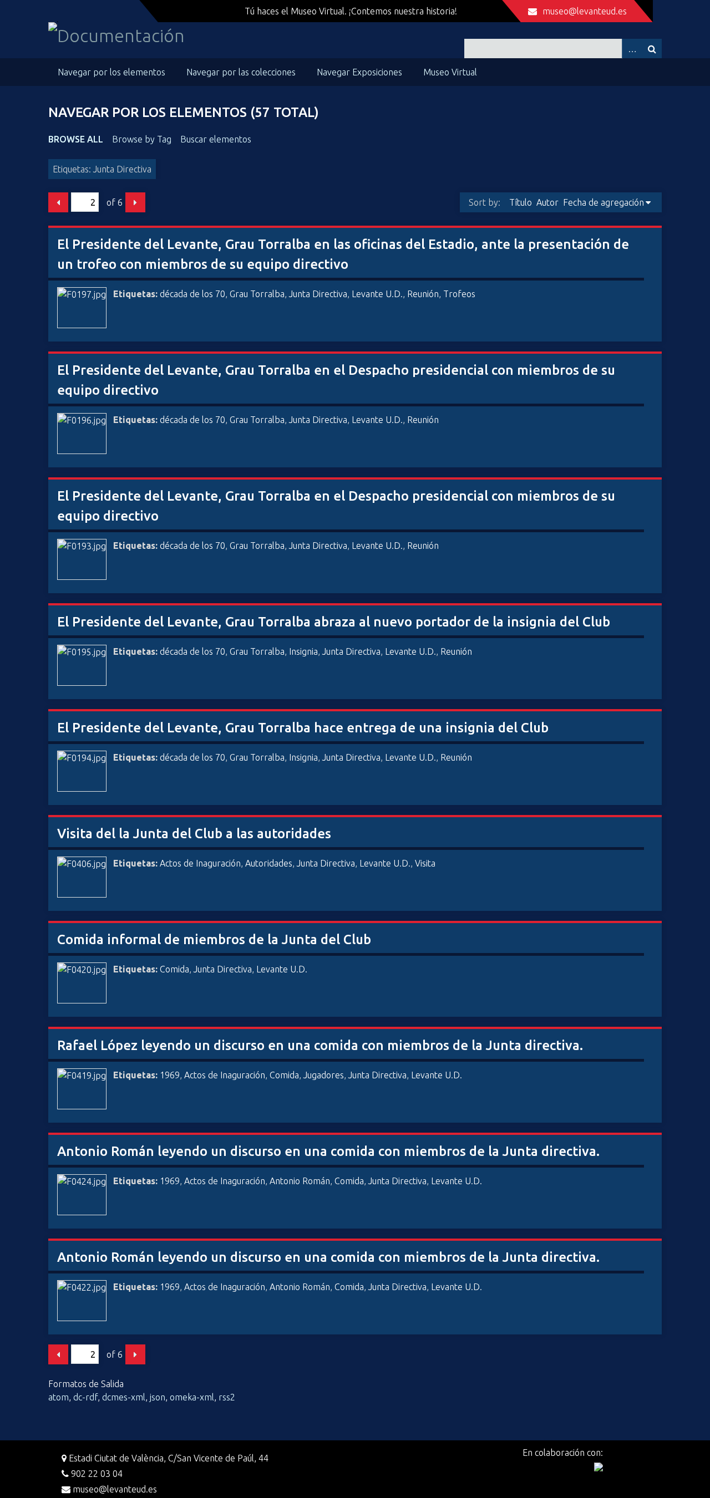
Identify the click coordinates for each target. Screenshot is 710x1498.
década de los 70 (192, 294)
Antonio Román (300, 1181)
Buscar (652, 48)
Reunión (423, 294)
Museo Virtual (450, 72)
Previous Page (58, 202)
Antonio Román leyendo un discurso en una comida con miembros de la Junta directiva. (328, 1151)
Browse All (75, 139)
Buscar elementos (215, 139)
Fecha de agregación (603, 202)
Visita (425, 863)
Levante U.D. (377, 294)
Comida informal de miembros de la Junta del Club (214, 939)
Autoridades (268, 863)
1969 (170, 1075)
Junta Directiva (318, 294)
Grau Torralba (257, 294)
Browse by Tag (141, 139)
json (157, 1397)
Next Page (135, 202)
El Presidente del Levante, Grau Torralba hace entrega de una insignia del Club (303, 727)
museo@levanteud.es (584, 11)
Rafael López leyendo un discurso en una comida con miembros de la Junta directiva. (320, 1045)
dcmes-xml (123, 1397)
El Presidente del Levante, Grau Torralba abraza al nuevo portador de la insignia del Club (333, 621)
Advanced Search (632, 48)
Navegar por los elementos (111, 72)
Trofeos (459, 294)
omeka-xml (192, 1397)
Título (520, 202)
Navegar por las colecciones (241, 72)
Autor (547, 202)
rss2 (227, 1397)
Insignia (303, 651)
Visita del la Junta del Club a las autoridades (194, 833)
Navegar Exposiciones (359, 72)
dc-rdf (85, 1397)
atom (58, 1397)
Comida (174, 969)
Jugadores (323, 1075)
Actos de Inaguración (200, 863)
